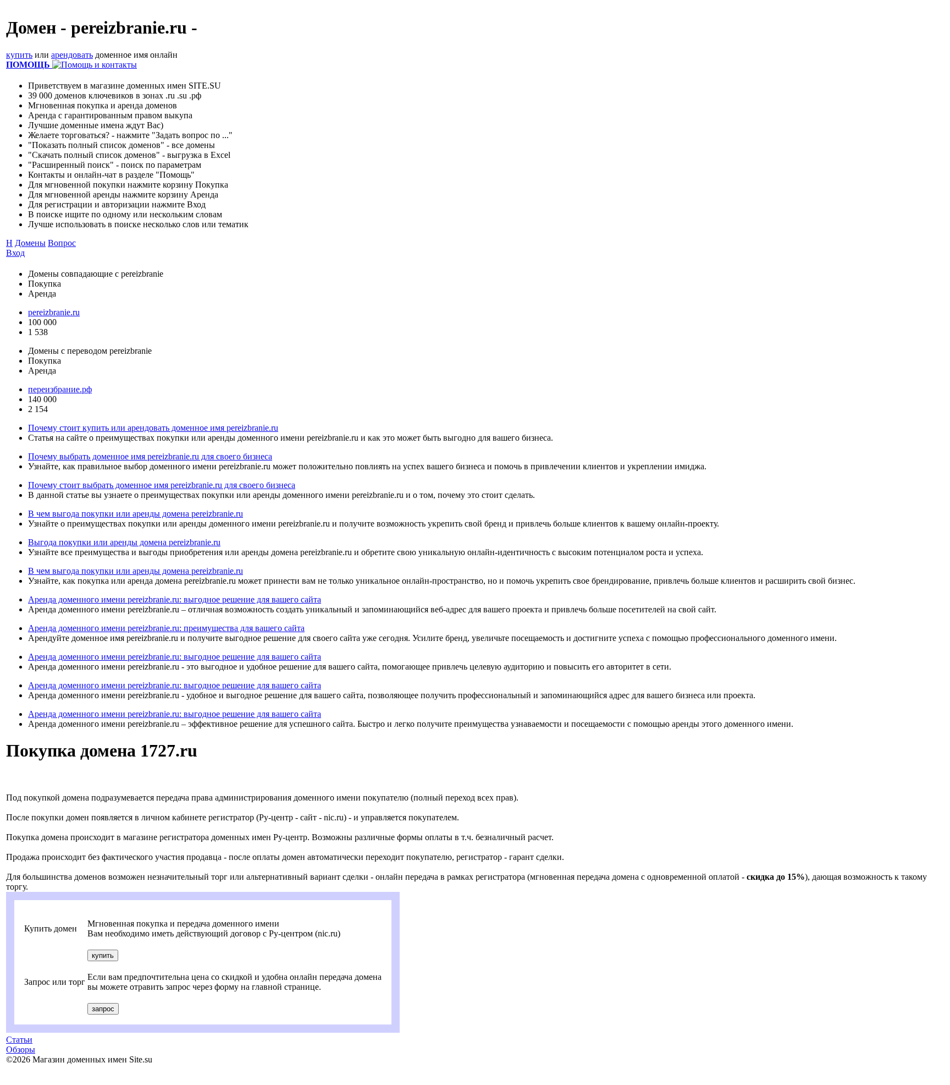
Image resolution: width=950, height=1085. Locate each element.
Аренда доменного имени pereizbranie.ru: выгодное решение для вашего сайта (174, 599)
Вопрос (62, 243)
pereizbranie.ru (54, 312)
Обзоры (20, 1049)
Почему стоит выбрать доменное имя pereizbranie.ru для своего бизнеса (161, 485)
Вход (15, 252)
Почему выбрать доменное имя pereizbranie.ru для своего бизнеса (150, 456)
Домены (30, 243)
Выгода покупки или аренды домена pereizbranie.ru (124, 542)
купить (19, 54)
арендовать (72, 54)
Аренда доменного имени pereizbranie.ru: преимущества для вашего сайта (166, 628)
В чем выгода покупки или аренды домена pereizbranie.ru (135, 513)
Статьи (19, 1039)
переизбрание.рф (60, 389)
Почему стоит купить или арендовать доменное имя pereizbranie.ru (153, 427)
